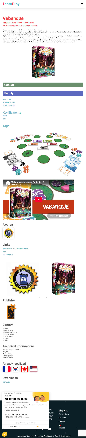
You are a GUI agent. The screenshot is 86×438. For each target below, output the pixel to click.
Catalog (62, 421)
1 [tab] (40, 297)
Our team (62, 418)
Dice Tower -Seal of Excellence (15, 249)
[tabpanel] (23, 279)
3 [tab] (46, 297)
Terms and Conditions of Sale (46, 436)
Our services (64, 414)
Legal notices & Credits (25, 436)
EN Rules (6, 382)
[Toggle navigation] (69, 4)
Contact (62, 428)
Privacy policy (64, 436)
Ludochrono (8, 255)
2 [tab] (43, 297)
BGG (4, 252)
